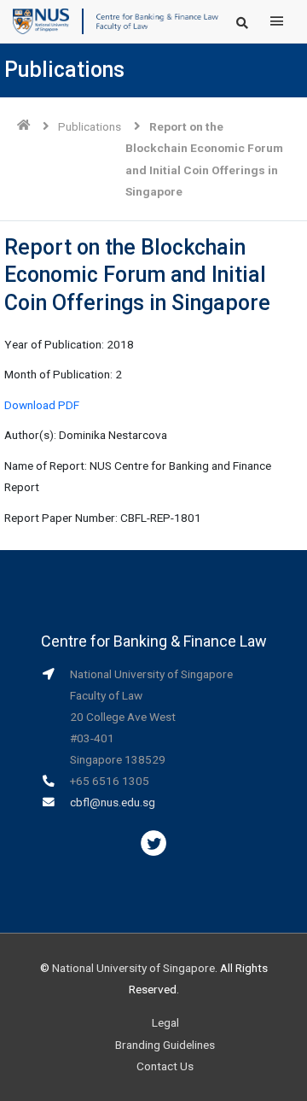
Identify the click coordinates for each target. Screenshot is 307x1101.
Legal (165, 1022)
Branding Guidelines (165, 1044)
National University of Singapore (133, 968)
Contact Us (165, 1066)
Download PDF (41, 405)
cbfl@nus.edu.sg (112, 802)
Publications (89, 126)
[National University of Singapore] (41, 20)
